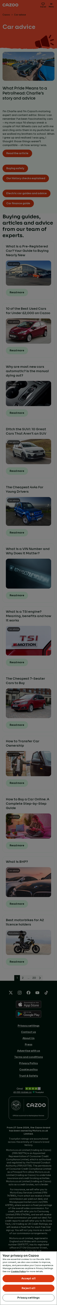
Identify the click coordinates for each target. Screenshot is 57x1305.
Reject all (28, 1288)
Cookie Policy (18, 1271)
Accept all (28, 1278)
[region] (28, 1278)
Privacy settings (28, 1297)
